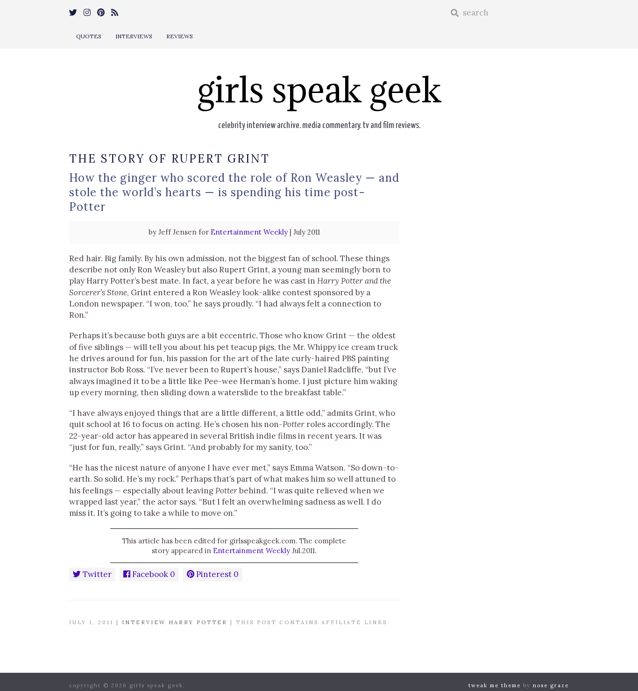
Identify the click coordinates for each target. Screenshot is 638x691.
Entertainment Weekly (249, 232)
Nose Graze (551, 685)
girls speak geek (319, 89)
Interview (144, 622)
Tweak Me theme (494, 685)
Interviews (133, 36)
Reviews (179, 36)
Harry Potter (198, 622)
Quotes (88, 36)
